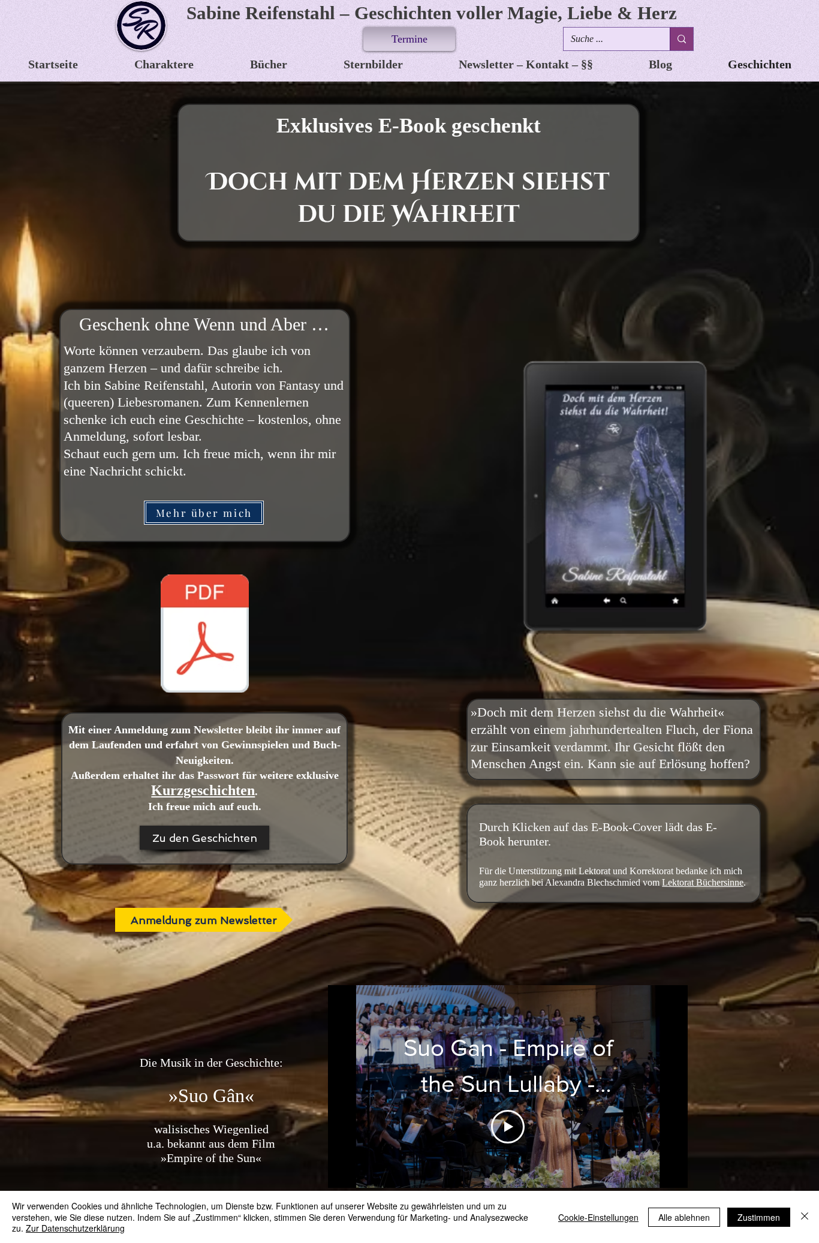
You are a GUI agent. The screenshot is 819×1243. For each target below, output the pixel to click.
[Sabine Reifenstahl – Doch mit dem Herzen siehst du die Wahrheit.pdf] (205, 635)
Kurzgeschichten (203, 790)
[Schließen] (804, 1216)
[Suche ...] (681, 39)
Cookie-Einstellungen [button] (598, 1217)
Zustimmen (758, 1217)
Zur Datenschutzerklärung (75, 1228)
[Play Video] (508, 1126)
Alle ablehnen (684, 1217)
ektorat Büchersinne (705, 882)
